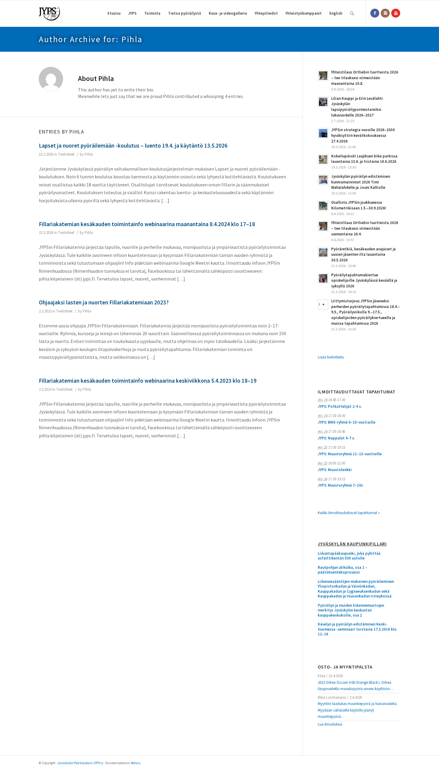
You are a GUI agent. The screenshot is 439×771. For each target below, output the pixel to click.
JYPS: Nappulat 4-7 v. (336, 438)
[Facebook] (374, 13)
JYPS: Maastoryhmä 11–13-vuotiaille (350, 453)
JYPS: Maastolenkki (335, 469)
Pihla (89, 154)
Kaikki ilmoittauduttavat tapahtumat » (349, 512)
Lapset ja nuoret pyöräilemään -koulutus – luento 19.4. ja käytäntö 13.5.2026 (133, 145)
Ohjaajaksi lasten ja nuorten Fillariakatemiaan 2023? (104, 302)
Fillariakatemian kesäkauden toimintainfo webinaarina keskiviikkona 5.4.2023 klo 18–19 (148, 380)
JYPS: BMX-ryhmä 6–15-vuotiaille (346, 422)
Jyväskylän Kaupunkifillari (352, 544)
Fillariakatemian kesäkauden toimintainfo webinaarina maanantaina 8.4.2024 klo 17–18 (147, 224)
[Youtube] (395, 13)
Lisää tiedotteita (331, 357)
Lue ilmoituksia (330, 724)
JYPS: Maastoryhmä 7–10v (340, 485)
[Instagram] (385, 13)
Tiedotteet (66, 154)
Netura (135, 763)
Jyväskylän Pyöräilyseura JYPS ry (80, 763)
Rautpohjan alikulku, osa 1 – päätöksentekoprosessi (342, 570)
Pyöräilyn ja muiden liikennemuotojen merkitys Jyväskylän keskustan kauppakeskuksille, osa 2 (351, 610)
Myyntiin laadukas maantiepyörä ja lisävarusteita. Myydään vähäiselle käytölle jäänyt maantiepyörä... (357, 710)
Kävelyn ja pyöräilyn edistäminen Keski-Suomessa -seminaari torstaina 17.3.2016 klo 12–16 (357, 629)
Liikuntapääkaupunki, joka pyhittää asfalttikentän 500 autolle (349, 556)
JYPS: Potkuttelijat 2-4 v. (339, 406)
